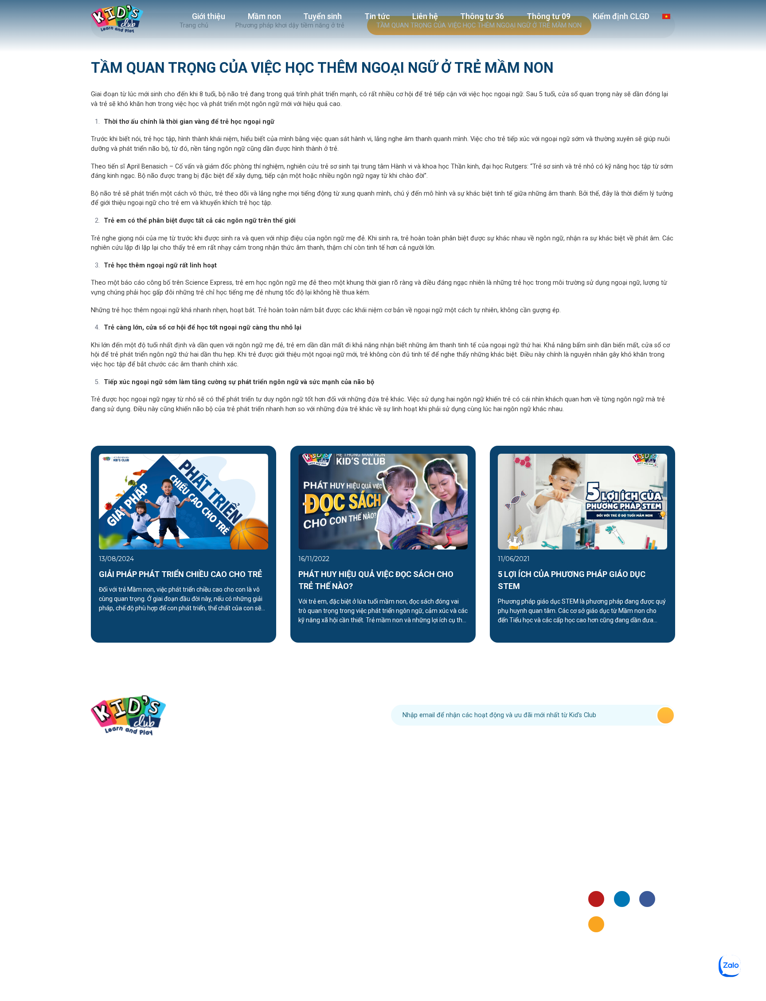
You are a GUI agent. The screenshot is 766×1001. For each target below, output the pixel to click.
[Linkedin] (622, 899)
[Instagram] (596, 924)
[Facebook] (647, 899)
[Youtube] (596, 899)
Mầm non (264, 16)
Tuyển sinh (322, 16)
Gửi (665, 715)
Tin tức (377, 16)
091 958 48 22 (285, 715)
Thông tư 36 (482, 16)
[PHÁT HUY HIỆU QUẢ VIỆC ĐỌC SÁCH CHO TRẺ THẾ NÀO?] (383, 501)
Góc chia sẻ (605, 864)
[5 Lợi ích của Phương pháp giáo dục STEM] (582, 501)
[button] (70, 544)
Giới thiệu (208, 16)
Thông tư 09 (549, 16)
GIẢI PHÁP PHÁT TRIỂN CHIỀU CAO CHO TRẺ (180, 574)
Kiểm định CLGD (621, 16)
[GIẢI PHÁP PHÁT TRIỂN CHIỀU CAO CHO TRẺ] (183, 501)
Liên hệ (425, 16)
